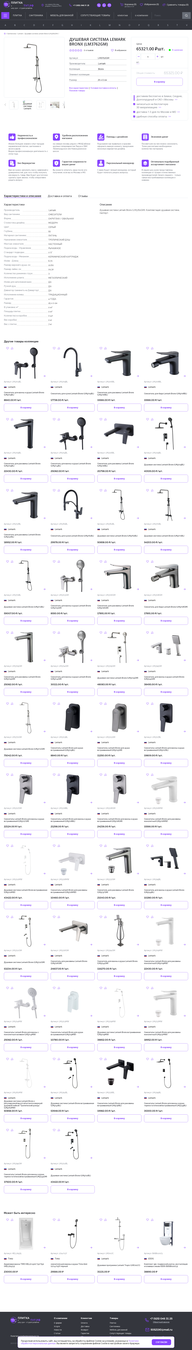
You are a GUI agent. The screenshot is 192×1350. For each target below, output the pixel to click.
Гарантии (85, 1333)
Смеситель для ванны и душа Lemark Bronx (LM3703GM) (71, 607)
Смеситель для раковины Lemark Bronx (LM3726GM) (69, 962)
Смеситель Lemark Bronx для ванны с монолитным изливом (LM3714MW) (21, 1033)
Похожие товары (77, 91)
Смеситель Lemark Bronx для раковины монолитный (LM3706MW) (162, 820)
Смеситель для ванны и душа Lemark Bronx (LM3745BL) (164, 891)
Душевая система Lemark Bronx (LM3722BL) (71, 1176)
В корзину (159, 81)
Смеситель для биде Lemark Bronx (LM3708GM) (166, 607)
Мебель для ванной (118, 1330)
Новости (58, 1330)
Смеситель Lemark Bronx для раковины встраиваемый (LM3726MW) (69, 891)
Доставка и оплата (60, 196)
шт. (137, 62)
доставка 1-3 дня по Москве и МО (156, 111)
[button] (5, 105)
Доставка (85, 1326)
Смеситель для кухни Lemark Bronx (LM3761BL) (72, 536)
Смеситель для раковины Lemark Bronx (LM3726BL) (115, 465)
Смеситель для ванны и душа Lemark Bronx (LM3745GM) (164, 678)
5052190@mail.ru (161, 1329)
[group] (13, 104)
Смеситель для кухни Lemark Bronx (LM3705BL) (72, 394)
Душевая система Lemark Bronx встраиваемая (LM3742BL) (72, 1104)
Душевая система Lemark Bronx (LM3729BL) (164, 465)
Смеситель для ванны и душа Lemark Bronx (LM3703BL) (24, 394)
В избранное (120, 50)
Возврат (84, 1330)
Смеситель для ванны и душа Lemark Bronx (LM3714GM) (71, 678)
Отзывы (83, 196)
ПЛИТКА (17, 15)
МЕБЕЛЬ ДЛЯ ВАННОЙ (61, 15)
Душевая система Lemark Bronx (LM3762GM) (41, 34)
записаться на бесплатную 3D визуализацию (152, 105)
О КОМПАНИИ (141, 15)
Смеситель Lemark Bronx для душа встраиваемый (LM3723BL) (67, 749)
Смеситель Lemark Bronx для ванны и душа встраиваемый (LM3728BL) (71, 820)
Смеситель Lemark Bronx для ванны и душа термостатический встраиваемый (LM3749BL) (165, 1104)
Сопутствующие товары (120, 1333)
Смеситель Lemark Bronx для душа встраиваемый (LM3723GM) (113, 749)
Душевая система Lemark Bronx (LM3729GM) (117, 678)
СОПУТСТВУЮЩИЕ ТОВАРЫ (95, 15)
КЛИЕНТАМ (123, 15)
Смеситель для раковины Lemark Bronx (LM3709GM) (22, 678)
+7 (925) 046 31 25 (81, 5)
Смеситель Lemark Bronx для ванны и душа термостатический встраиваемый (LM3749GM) (25, 1175)
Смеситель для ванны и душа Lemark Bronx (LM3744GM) (117, 962)
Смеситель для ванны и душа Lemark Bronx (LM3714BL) (71, 465)
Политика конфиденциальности (24, 1336)
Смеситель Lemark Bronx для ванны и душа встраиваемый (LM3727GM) (24, 820)
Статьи (57, 1333)
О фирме (58, 1323)
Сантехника (11, 34)
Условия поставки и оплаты (103, 88)
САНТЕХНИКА (36, 15)
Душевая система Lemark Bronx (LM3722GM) (24, 962)
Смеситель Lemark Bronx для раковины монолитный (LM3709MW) (162, 962)
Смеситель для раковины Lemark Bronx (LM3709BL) (22, 465)
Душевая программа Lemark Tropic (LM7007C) (118, 1265)
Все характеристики (78, 88)
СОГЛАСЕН (161, 1342)
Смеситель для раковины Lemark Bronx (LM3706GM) (115, 607)
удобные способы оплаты (151, 116)
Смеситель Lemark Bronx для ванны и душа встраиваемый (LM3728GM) (117, 820)
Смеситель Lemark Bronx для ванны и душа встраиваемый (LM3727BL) (164, 749)
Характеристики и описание (22, 196)
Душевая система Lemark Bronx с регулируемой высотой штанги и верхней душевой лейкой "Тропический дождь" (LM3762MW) (23, 1104)
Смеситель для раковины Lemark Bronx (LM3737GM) (115, 891)
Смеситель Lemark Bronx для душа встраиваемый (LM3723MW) (67, 1033)
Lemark (20, 34)
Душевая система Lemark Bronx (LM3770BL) (164, 536)
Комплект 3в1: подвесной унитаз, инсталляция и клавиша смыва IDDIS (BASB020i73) (166, 1265)
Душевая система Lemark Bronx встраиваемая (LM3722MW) (25, 891)
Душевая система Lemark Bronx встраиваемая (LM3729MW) (119, 1033)
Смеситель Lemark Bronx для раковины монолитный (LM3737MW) (162, 1033)
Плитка (113, 1323)
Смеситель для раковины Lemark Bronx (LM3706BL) (115, 394)
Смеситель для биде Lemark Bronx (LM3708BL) (165, 394)
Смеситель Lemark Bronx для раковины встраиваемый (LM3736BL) (115, 1104)
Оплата (84, 1323)
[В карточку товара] (44, 376)
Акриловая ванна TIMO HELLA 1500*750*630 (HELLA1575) (24, 1265)
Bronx (101, 69)
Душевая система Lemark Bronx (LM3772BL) (24, 607)
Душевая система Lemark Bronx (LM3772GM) (24, 749)
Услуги (57, 1326)
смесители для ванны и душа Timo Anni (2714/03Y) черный (69, 1265)
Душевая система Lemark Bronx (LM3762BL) (117, 536)
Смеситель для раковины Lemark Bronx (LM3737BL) (22, 536)
